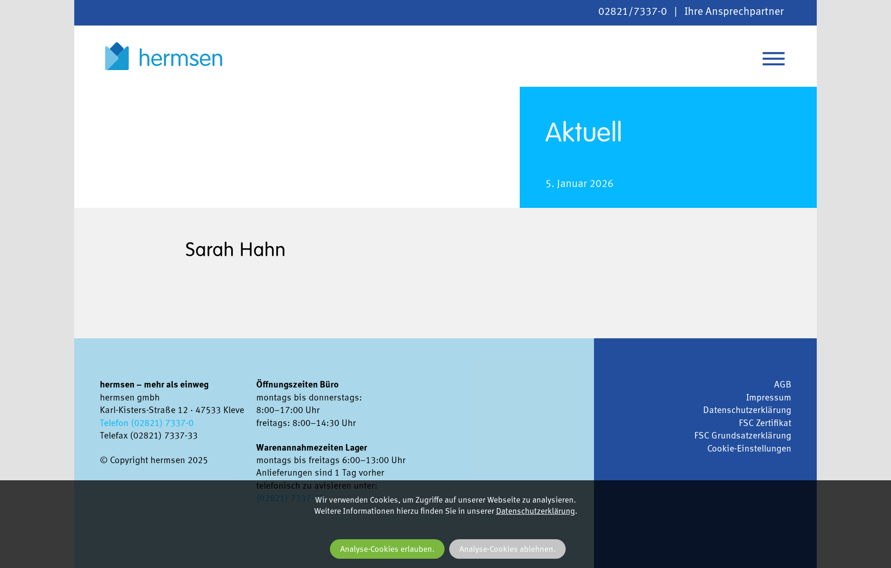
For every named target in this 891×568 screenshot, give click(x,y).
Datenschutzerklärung (747, 410)
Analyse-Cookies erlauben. (387, 550)
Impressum (768, 398)
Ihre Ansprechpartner (734, 12)
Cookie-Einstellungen (749, 449)
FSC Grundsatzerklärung (742, 436)
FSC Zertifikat (765, 423)
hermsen (163, 56)
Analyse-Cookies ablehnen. (507, 550)
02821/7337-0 (632, 12)
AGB (782, 385)
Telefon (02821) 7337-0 (147, 423)
